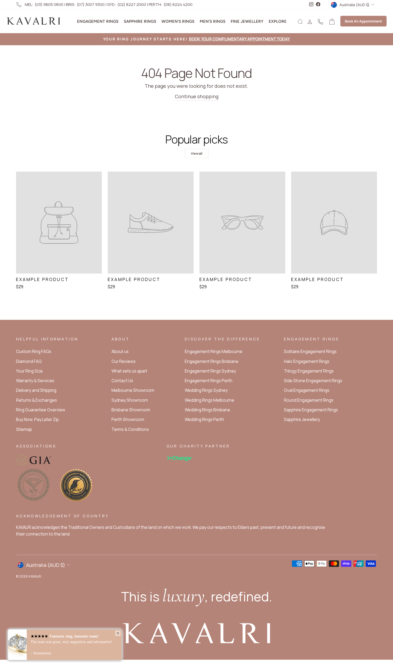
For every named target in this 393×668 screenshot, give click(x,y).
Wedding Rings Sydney (206, 390)
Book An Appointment (363, 21)
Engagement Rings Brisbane (211, 361)
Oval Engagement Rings (306, 390)
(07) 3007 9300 (91, 4)
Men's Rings (212, 21)
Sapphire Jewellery (302, 419)
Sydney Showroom (129, 400)
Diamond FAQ (29, 361)
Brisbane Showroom (130, 410)
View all (196, 153)
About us (120, 351)
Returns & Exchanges (36, 400)
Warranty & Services (35, 381)
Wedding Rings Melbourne (209, 400)
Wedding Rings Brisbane (207, 410)
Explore (278, 21)
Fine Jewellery (247, 21)
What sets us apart (129, 371)
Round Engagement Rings (308, 400)
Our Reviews (123, 361)
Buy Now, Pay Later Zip (37, 419)
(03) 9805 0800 (49, 4)
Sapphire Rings (140, 21)
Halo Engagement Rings (306, 361)
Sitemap (24, 429)
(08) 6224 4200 (178, 4)
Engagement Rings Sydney (210, 371)
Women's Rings (177, 21)
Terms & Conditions (130, 429)
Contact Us (122, 381)
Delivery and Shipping (36, 390)
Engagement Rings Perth (208, 381)
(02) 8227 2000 (131, 4)
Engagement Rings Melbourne (213, 351)
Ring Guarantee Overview (40, 410)
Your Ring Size (29, 371)
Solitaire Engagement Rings (310, 351)
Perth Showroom (127, 419)
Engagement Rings (97, 21)
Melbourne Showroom (132, 390)
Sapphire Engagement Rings (311, 410)
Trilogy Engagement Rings (309, 371)
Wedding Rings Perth (204, 419)
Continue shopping (196, 96)
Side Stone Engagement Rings (313, 381)
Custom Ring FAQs (33, 351)
